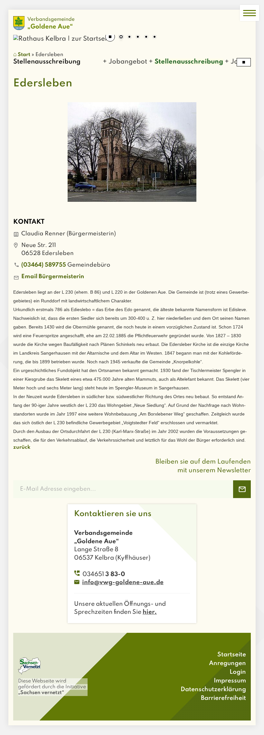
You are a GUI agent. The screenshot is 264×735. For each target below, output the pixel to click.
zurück (21, 447)
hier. (150, 612)
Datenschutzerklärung (213, 689)
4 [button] (146, 37)
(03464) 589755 (43, 265)
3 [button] (137, 37)
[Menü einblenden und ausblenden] (249, 13)
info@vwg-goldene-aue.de (123, 582)
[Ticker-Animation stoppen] (244, 62)
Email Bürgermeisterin (52, 276)
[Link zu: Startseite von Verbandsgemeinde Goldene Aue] (43, 23)
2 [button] (129, 37)
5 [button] (154, 37)
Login (238, 672)
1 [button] (121, 37)
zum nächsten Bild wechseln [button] (241, 35)
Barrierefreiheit (223, 698)
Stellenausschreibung (182, 62)
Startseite (231, 655)
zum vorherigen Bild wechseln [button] (23, 35)
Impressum (230, 681)
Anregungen (227, 663)
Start (24, 54)
